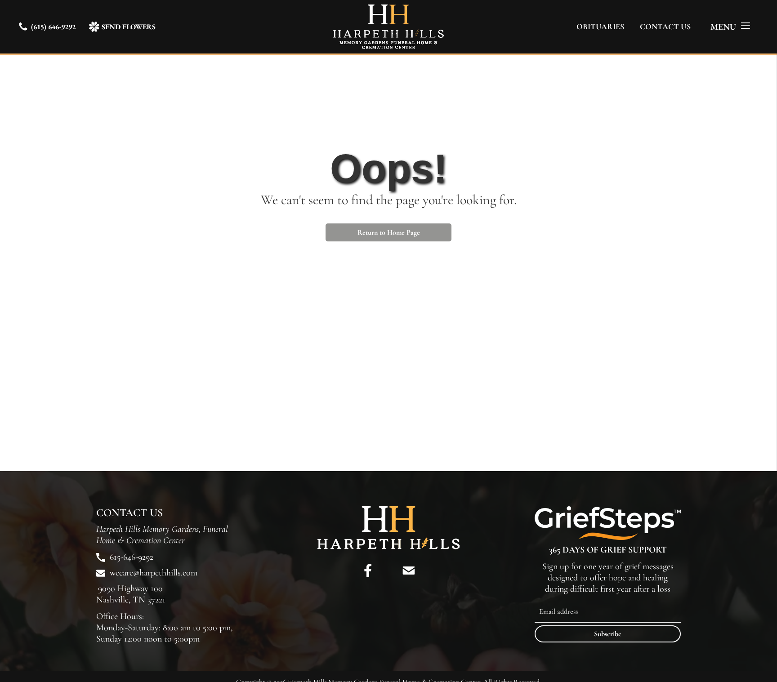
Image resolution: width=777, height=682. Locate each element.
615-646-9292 (131, 557)
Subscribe (607, 633)
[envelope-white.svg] (408, 579)
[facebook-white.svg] (368, 579)
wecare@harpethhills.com (153, 572)
